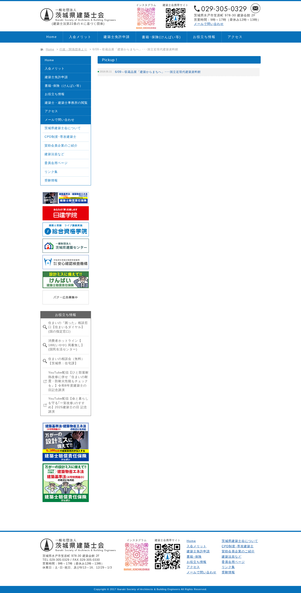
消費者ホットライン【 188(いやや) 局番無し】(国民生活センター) (66, 345)
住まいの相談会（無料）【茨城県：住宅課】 (66, 361)
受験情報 (51, 180)
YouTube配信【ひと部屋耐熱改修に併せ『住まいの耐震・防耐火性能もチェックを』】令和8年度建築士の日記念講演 (68, 381)
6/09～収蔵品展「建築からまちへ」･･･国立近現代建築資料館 (158, 72)
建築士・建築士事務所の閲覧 (66, 102)
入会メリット (80, 37)
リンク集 (51, 172)
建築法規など (54, 154)
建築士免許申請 (117, 37)
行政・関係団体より (73, 49)
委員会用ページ (56, 163)
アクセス (235, 37)
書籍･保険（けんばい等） (64, 85)
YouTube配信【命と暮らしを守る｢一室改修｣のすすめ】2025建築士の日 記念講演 (68, 405)
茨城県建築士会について (63, 128)
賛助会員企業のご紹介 (61, 145)
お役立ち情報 (204, 37)
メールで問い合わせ (209, 24)
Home (51, 37)
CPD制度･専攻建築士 (60, 136)
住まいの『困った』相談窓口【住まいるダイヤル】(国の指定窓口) (68, 327)
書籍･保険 (161, 37)
